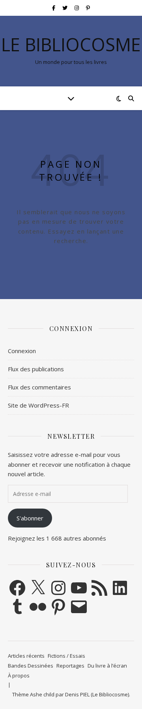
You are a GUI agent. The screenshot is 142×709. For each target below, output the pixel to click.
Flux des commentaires (39, 387)
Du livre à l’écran (107, 665)
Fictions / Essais (66, 655)
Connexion (22, 351)
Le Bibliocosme (71, 44)
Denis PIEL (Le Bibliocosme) (97, 694)
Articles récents (26, 655)
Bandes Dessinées (30, 665)
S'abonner (30, 518)
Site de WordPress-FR (38, 405)
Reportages (70, 665)
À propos (19, 675)
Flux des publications (36, 369)
